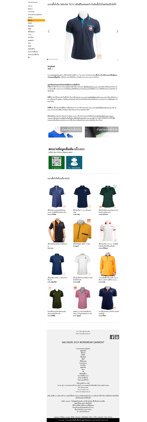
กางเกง (29, 34)
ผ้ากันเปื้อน (31, 37)
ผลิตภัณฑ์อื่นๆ (31, 49)
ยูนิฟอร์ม (30, 17)
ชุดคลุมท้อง (31, 40)
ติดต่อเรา (30, 9)
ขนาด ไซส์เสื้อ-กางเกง (83, 376)
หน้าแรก (30, 6)
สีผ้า (29, 57)
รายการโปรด (31, 12)
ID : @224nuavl (56, 168)
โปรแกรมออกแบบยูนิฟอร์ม (35, 14)
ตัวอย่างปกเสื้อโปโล (33, 52)
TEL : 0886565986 (74, 168)
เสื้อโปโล (30, 20)
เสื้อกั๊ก (29, 29)
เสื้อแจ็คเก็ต (31, 26)
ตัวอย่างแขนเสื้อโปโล (33, 54)
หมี (83, 371)
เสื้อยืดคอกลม (31, 31)
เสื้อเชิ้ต (30, 23)
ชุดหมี (29, 46)
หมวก (29, 43)
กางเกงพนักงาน (83, 363)
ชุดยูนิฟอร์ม (83, 350)
